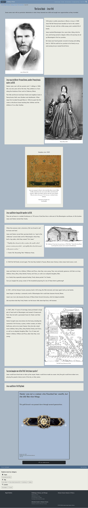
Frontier (62, 1)
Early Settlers (4, 480)
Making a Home (11, 1)
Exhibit (2, 1)
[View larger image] (24, 44)
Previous (5, 465)
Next (84, 465)
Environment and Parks (6, 475)
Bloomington (4, 486)
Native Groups (57, 1)
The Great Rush (68, 1)
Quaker (30, 480)
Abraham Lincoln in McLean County (39, 502)
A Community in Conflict (37, 496)
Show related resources (44, 461)
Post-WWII (83, 1)
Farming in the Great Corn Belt (38, 497)
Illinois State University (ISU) (14, 480)
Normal (10, 486)
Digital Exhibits (7, 4)
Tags (5, 478)
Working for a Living (36, 494)
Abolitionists (24, 480)
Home (2, 4)
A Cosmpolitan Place (76, 1)
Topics (5, 473)
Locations (6, 483)
